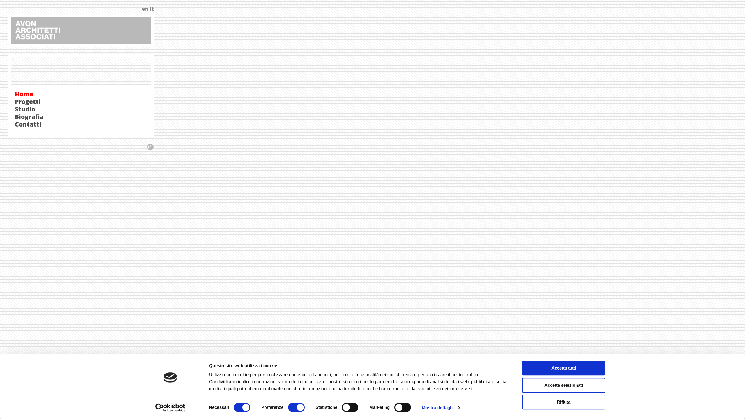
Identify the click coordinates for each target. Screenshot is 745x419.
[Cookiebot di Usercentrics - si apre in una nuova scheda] (170, 407)
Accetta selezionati (563, 385)
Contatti (28, 124)
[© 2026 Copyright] (150, 148)
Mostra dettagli (437, 407)
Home (24, 94)
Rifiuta (563, 402)
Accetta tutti (563, 367)
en (145, 8)
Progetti (28, 101)
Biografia (29, 117)
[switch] (296, 407)
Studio (25, 109)
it (152, 8)
